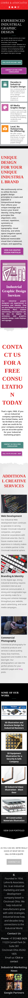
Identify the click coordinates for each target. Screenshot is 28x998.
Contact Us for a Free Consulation (13, 71)
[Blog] (9, 7)
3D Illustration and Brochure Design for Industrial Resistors (14, 725)
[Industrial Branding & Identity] (14, 563)
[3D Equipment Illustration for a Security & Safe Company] (14, 741)
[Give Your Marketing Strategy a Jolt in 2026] (18, 977)
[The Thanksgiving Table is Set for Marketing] (10, 977)
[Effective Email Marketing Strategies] (18, 985)
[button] (18, 7)
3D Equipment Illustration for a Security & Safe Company (14, 757)
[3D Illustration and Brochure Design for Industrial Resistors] (14, 710)
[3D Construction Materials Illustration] (14, 805)
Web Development (11, 516)
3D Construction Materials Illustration (14, 819)
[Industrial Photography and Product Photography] (14, 625)
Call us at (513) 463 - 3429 (11, 62)
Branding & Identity (12, 576)
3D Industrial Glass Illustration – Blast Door (14, 790)
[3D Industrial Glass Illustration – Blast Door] (14, 775)
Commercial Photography (8, 639)
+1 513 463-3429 (18, 938)
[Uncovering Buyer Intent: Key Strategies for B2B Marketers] (10, 985)
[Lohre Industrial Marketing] (14, 875)
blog (21, 669)
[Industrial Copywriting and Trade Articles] (14, 503)
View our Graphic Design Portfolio (12, 251)
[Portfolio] (12, 7)
